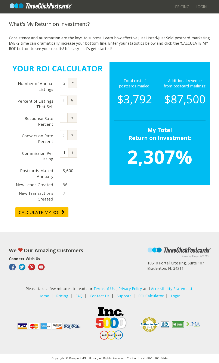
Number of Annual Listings (35, 86)
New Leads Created (34, 184)
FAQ (79, 295)
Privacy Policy (130, 288)
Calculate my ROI (40, 212)
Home (43, 295)
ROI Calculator (151, 295)
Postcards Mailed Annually (36, 173)
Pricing (182, 6)
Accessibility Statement (171, 288)
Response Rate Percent (39, 121)
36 (65, 184)
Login (201, 6)
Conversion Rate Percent (37, 138)
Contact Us (100, 295)
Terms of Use (105, 288)
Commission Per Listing (37, 156)
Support (124, 295)
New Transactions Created (36, 196)
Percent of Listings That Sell (35, 103)
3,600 (68, 170)
